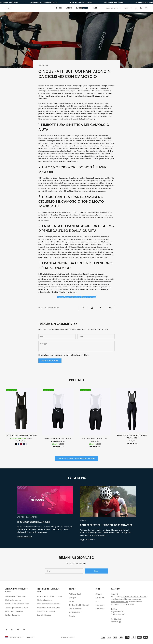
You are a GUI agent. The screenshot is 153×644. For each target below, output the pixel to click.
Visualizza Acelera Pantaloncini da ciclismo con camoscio (76, 297)
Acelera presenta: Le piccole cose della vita (106, 525)
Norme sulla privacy (78, 329)
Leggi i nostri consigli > (89, 119)
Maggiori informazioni (24, 536)
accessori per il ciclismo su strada (122, 604)
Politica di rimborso (75, 609)
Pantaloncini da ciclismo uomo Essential (95, 440)
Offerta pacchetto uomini (46, 611)
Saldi (95, 8)
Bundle (82, 8)
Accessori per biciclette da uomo (48, 608)
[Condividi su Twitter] (92, 307)
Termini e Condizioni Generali (79, 605)
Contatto (72, 616)
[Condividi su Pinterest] (101, 307)
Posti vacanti (100, 605)
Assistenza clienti (75, 594)
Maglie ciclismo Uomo (44, 600)
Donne (59, 8)
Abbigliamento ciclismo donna (15, 596)
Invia (96, 571)
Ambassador (100, 609)
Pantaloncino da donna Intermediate (21, 435)
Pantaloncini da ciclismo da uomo (48, 604)
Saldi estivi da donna (12, 615)
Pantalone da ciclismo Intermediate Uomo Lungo (132, 436)
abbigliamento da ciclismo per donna (123, 599)
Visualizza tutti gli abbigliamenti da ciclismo (76, 459)
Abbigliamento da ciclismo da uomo (49, 596)
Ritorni (71, 601)
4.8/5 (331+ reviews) (78, 2)
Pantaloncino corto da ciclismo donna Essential (58, 440)
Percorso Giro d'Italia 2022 (33, 522)
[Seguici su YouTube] (18, 629)
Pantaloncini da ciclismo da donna (17, 604)
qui (120, 622)
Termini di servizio (94, 329)
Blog (97, 601)
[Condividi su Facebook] (83, 307)
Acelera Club (100, 598)
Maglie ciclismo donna (13, 600)
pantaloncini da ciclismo (119, 602)
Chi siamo (99, 594)
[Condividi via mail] (110, 307)
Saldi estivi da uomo (44, 615)
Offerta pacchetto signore (14, 611)
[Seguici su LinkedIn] (24, 629)
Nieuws (83, 520)
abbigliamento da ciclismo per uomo (133, 596)
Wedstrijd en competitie (27, 517)
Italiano (126, 8)
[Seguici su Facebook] (6, 629)
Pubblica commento (50, 361)
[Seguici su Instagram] (12, 629)
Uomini (69, 8)
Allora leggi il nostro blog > (67, 292)
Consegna (72, 598)
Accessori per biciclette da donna (16, 608)
